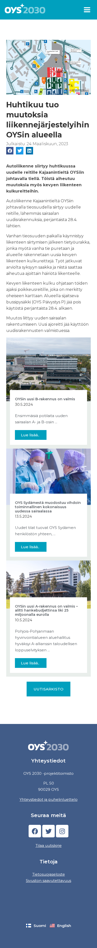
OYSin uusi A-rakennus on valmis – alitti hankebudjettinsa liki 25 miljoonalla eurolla (46, 610)
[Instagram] (62, 831)
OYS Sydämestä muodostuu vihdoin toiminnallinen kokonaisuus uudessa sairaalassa (48, 506)
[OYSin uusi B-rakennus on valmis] (48, 368)
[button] (87, 10)
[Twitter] (48, 831)
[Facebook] (35, 831)
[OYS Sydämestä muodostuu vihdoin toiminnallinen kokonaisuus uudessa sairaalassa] (48, 476)
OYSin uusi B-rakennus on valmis (45, 399)
